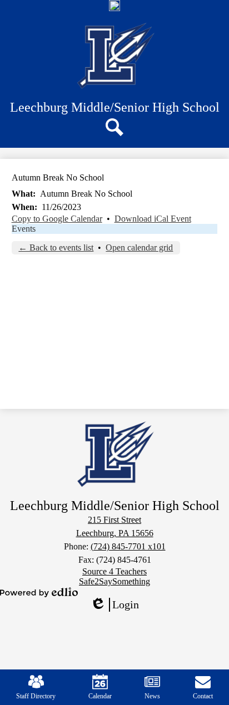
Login (118, 605)
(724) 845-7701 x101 (128, 546)
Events (24, 228)
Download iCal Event (152, 218)
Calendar (100, 696)
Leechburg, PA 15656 (114, 533)
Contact (203, 696)
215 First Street (114, 519)
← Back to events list (55, 247)
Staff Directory (36, 696)
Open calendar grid (139, 247)
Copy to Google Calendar (57, 218)
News (152, 696)
